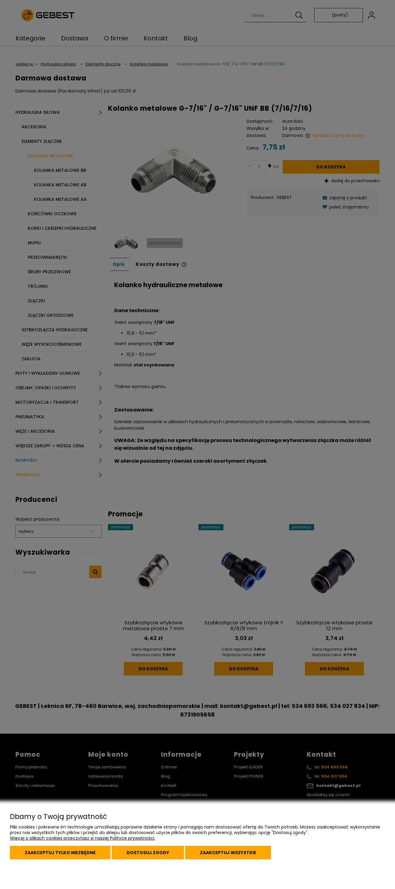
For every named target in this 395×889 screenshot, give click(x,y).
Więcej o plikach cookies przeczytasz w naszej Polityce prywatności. (82, 838)
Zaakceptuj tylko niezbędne (60, 853)
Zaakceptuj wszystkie (228, 853)
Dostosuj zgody (148, 853)
